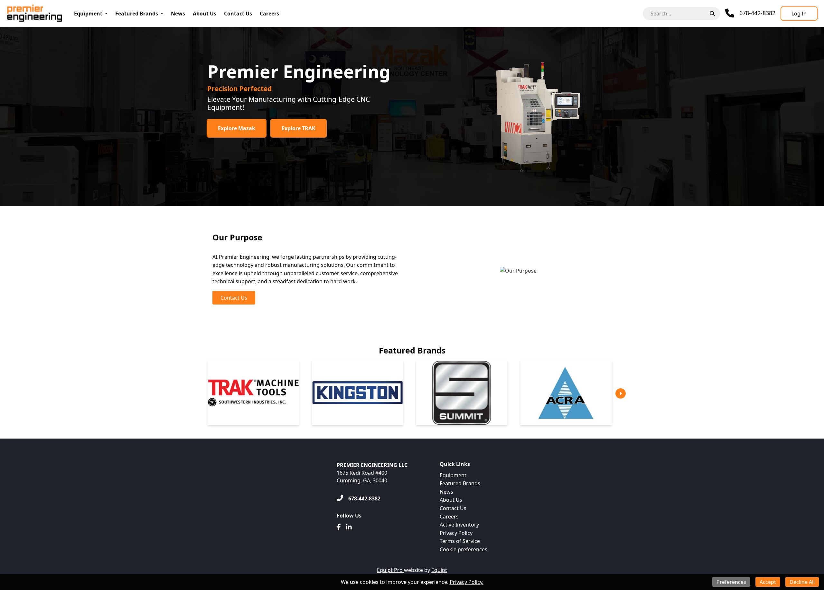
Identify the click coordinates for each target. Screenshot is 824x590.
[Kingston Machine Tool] (336, 393)
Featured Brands (136, 13)
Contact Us (238, 13)
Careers (269, 13)
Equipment (88, 13)
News (178, 13)
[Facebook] (339, 527)
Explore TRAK (298, 128)
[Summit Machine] (441, 393)
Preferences (731, 581)
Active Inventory (459, 524)
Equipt (439, 570)
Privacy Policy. (466, 581)
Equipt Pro (390, 570)
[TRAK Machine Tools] (232, 393)
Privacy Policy (456, 533)
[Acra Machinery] (545, 393)
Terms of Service (460, 541)
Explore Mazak (236, 128)
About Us (204, 13)
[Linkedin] (349, 527)
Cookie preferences (463, 549)
